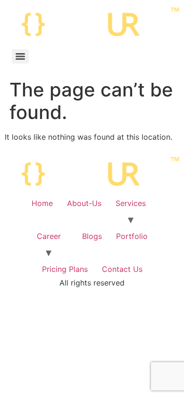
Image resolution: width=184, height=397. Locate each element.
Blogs (92, 236)
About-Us (84, 203)
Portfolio (132, 236)
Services (131, 203)
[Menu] (20, 56)
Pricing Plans (65, 269)
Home (42, 203)
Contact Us (122, 269)
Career (49, 236)
